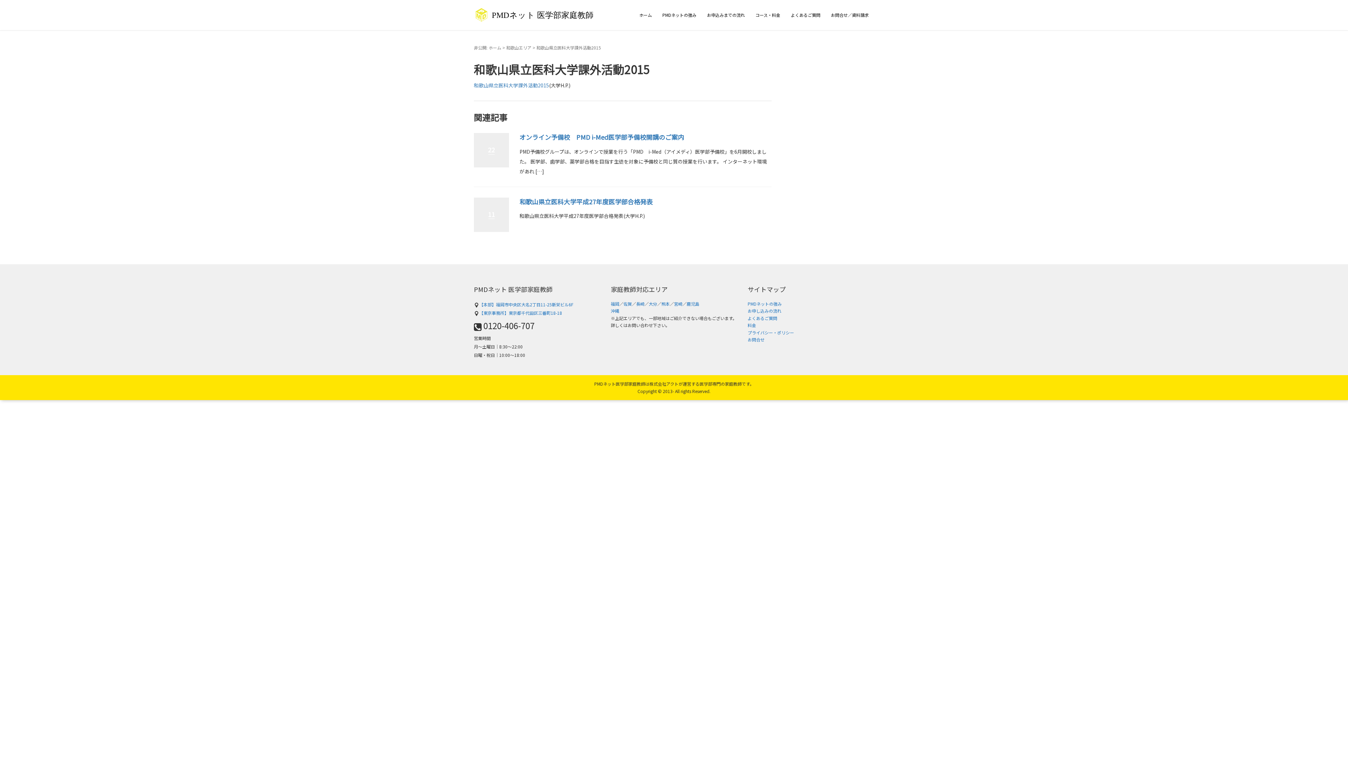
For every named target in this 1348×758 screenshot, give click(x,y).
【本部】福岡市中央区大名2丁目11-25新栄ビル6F (526, 304)
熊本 (665, 304)
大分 (653, 304)
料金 (752, 325)
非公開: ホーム (487, 48)
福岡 (615, 304)
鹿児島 (693, 304)
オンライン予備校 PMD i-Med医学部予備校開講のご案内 (602, 136)
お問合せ (756, 340)
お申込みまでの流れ (726, 15)
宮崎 (678, 304)
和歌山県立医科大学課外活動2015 (511, 85)
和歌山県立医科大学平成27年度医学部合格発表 (586, 201)
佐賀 (627, 304)
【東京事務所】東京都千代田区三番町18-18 (520, 313)
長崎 (640, 304)
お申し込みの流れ (764, 311)
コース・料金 (767, 15)
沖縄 (615, 311)
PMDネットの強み (679, 15)
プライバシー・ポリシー (771, 332)
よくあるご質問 (805, 15)
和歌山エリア (518, 48)
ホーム (645, 15)
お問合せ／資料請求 (850, 15)
